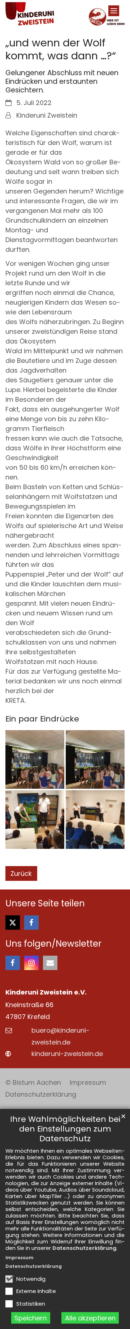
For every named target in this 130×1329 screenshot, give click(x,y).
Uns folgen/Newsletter (53, 943)
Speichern (30, 1318)
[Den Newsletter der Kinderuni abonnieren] (50, 963)
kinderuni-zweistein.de (67, 1053)
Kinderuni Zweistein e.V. (46, 992)
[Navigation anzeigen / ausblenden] (113, 10)
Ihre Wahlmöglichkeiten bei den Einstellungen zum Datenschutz (65, 1128)
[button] (12, 922)
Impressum (19, 1258)
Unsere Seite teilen (45, 903)
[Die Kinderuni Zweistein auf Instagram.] (31, 963)
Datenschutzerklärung (84, 1248)
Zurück (21, 873)
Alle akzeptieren (90, 1318)
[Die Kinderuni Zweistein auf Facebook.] (12, 963)
